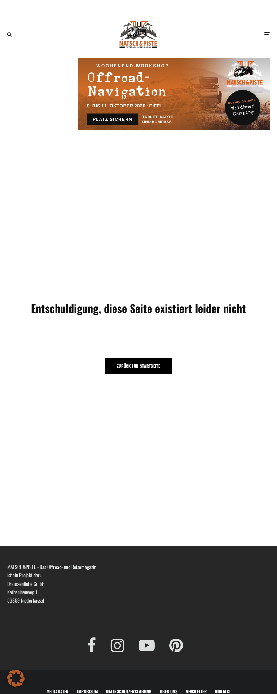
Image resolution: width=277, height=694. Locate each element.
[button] (16, 678)
